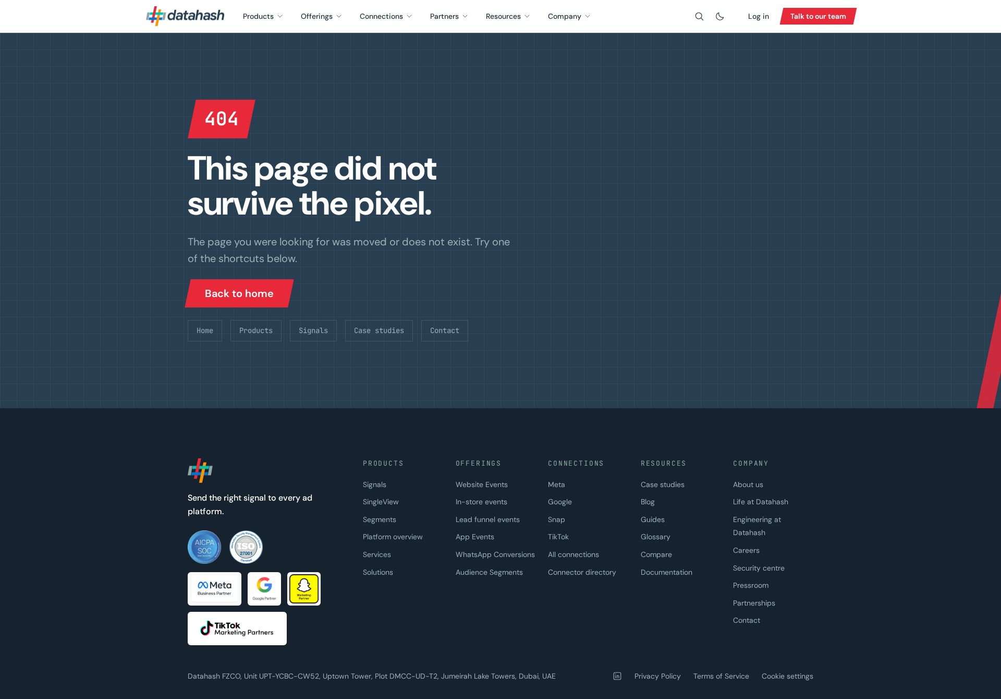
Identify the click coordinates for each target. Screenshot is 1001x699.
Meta (556, 484)
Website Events (482, 484)
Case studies (379, 330)
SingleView (381, 501)
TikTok (558, 536)
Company (564, 16)
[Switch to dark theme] (720, 16)
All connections (573, 554)
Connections (381, 16)
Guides (653, 519)
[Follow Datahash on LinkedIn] (617, 676)
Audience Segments (489, 572)
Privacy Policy (657, 676)
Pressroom (750, 585)
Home (205, 330)
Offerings (317, 16)
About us (748, 484)
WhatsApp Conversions (495, 554)
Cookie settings (787, 676)
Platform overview (393, 536)
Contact (444, 330)
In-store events (481, 501)
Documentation (666, 572)
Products (258, 16)
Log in (758, 16)
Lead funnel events (488, 519)
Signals (313, 330)
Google (560, 501)
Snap (556, 519)
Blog (648, 501)
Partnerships (754, 603)
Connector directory (582, 572)
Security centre (759, 568)
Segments (379, 519)
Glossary (655, 536)
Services (377, 554)
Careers (746, 550)
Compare (656, 554)
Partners (444, 16)
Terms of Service (721, 676)
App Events (475, 536)
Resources (503, 16)
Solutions (378, 572)
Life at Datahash (760, 501)
